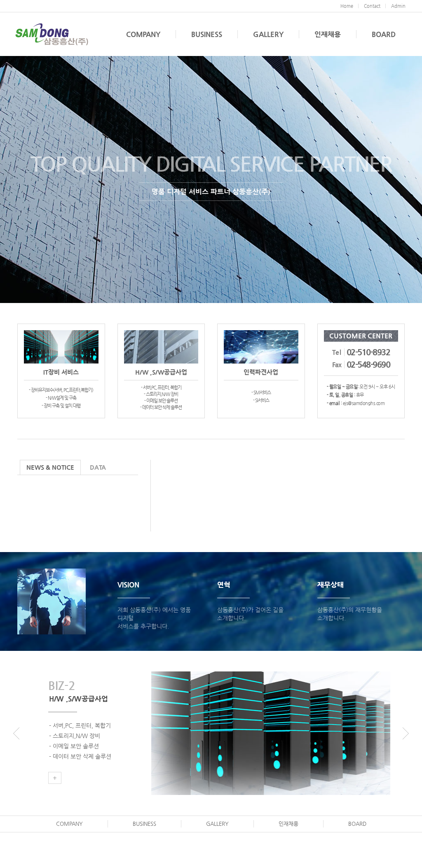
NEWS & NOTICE (50, 467)
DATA (98, 467)
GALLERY (268, 34)
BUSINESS (206, 34)
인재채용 (327, 34)
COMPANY (143, 34)
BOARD (384, 34)
